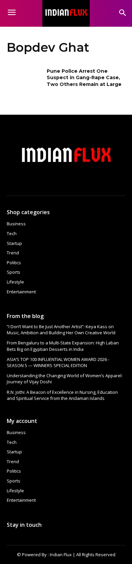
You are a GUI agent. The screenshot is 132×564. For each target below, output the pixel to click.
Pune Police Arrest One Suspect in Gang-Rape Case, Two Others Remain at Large (84, 77)
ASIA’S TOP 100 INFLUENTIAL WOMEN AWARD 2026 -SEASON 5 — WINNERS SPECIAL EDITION (58, 362)
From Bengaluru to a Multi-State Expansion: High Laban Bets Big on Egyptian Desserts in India (63, 346)
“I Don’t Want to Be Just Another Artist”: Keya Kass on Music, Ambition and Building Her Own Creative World (61, 329)
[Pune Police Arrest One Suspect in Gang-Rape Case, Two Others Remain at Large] (24, 80)
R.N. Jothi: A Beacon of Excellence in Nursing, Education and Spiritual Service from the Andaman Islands (62, 395)
